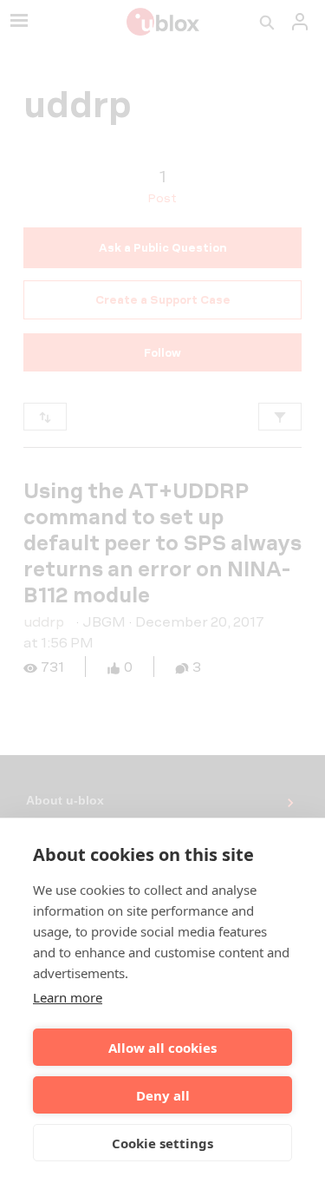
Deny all (163, 1095)
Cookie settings (162, 1143)
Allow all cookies (162, 1047)
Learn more (67, 997)
